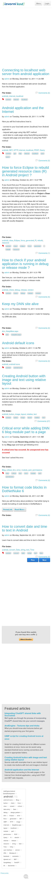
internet (12, 96)
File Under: (6, 93)
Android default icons (18, 343)
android (5, 96)
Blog (4, 470)
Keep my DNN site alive (20, 304)
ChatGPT (16, 862)
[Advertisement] (26, 38)
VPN (5, 853)
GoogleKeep (7, 862)
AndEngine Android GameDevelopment (9, 792)
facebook (6, 856)
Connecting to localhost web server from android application (25, 72)
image (17, 414)
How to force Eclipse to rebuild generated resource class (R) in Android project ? (25, 171)
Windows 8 (12, 853)
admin (6, 78)
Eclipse (17, 240)
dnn (3, 331)
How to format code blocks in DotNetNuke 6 (24, 489)
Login (47, 3)
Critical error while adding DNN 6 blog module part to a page (25, 430)
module (24, 470)
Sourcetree (11, 865)
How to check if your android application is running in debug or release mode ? (25, 263)
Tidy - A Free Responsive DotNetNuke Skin (26, 876)
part (30, 470)
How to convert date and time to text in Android (24, 528)
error (18, 470)
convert (12, 549)
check (11, 290)
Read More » (20, 509)
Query (42, 150)
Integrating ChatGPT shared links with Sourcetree (23, 714)
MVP (15, 859)
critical (9, 470)
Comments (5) (44, 297)
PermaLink (7, 509)
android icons (14, 364)
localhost (19, 96)
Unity (11, 847)
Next (44, 560)
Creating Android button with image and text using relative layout (24, 379)
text (35, 414)
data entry (7, 809)
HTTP (16, 150)
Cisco (19, 803)
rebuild (40, 240)
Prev (33, 560)
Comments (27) (43, 421)
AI (4, 865)
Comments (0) (44, 160)
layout (23, 414)
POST (36, 150)
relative (30, 414)
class (11, 240)
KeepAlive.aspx (12, 331)
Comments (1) (44, 253)
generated (30, 240)
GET (11, 150)
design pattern (15, 812)
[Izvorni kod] (13, 3)
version (31, 290)
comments (15, 856)
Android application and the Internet (23, 110)
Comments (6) (44, 93)
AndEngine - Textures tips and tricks (22, 725)
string (23, 549)
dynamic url (7, 859)
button (11, 414)
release (24, 290)
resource (5, 242)
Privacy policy (4, 873)
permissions (37, 470)
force (23, 240)
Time (32, 549)
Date (18, 549)
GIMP (5, 822)
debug (17, 290)
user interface (8, 850)
